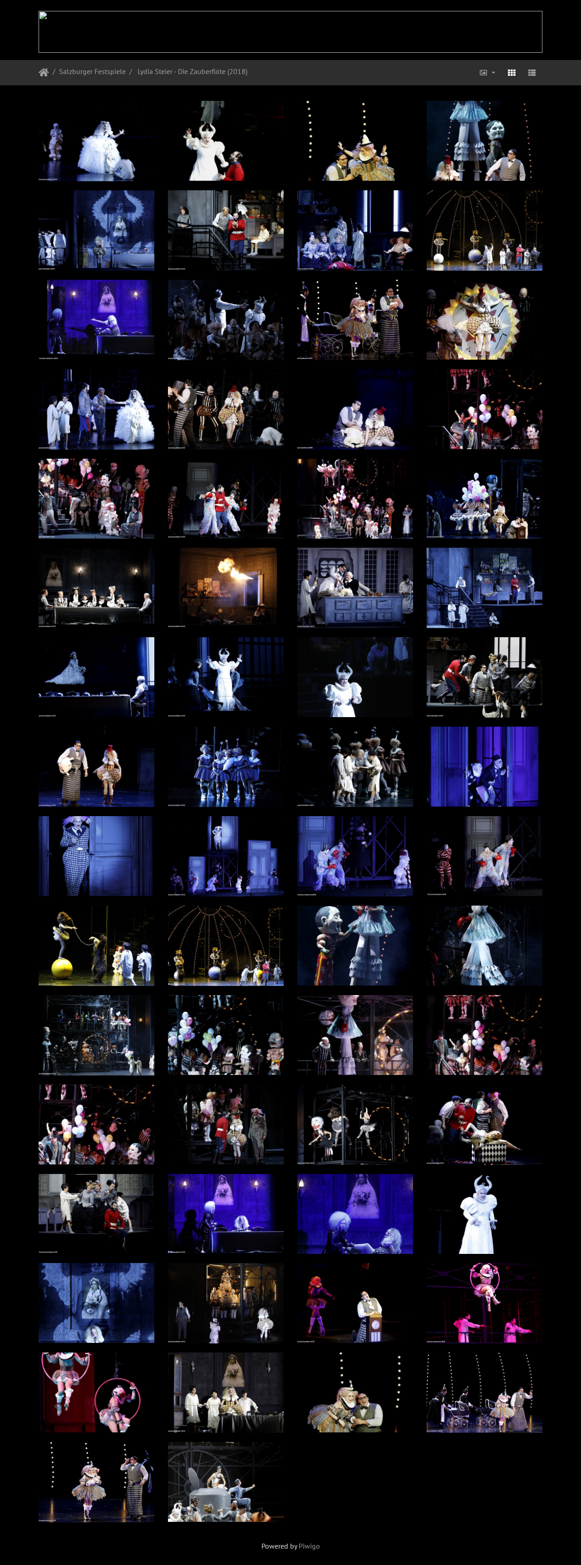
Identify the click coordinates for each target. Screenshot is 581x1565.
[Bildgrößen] (487, 73)
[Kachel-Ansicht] (511, 73)
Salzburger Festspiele (92, 71)
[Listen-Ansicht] (532, 73)
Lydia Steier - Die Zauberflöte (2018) (191, 71)
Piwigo (309, 1545)
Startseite (44, 72)
